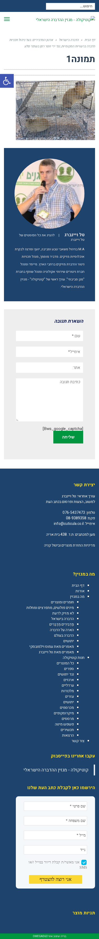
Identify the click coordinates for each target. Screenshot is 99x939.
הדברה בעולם (64, 635)
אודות (80, 591)
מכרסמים (67, 707)
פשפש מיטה (64, 724)
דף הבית (78, 585)
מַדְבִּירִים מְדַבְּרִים (61, 624)
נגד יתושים (66, 674)
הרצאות (68, 735)
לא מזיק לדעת (63, 613)
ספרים (69, 669)
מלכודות (67, 691)
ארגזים (69, 680)
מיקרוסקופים (64, 713)
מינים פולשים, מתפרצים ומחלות (50, 607)
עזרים (69, 696)
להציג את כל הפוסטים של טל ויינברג (51, 237)
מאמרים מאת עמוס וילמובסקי (51, 646)
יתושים (68, 641)
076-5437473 (74, 512)
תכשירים (67, 730)
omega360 (40, 936)
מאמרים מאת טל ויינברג (56, 652)
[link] (90, 556)
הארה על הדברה (62, 630)
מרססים (68, 718)
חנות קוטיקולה (73, 657)
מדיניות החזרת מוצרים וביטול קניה (69, 545)
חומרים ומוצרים (62, 602)
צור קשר (78, 741)
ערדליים (68, 685)
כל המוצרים (65, 663)
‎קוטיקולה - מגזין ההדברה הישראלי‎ (55, 770)
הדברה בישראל (62, 619)
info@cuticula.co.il (69, 523)
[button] (7, 81)
